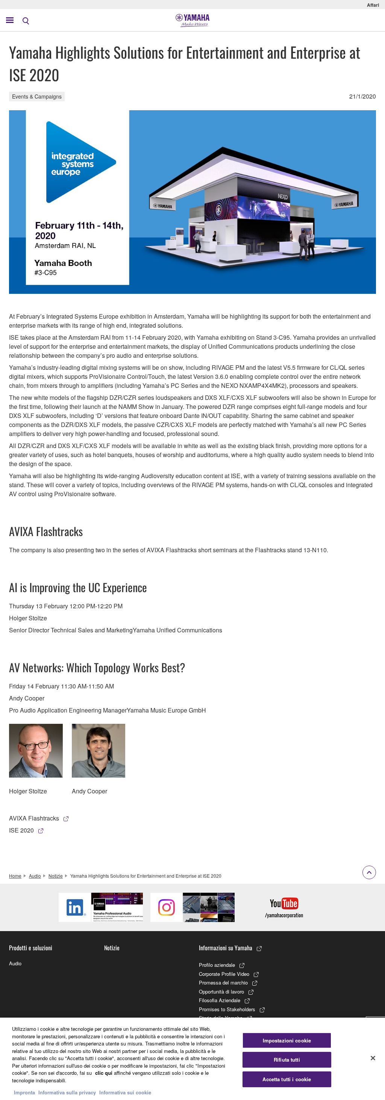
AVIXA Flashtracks (34, 818)
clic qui (103, 1072)
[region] (192, 1059)
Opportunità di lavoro (221, 991)
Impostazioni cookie (287, 1040)
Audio (35, 875)
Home (15, 875)
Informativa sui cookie (125, 1092)
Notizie (56, 875)
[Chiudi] (373, 1058)
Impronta (24, 1092)
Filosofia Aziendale (219, 1000)
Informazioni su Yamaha (225, 947)
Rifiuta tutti (287, 1059)
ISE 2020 (21, 830)
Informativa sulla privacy (67, 1092)
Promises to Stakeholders (227, 1009)
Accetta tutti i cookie (286, 1079)
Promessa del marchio (223, 982)
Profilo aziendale (217, 964)
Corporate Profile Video (224, 973)
